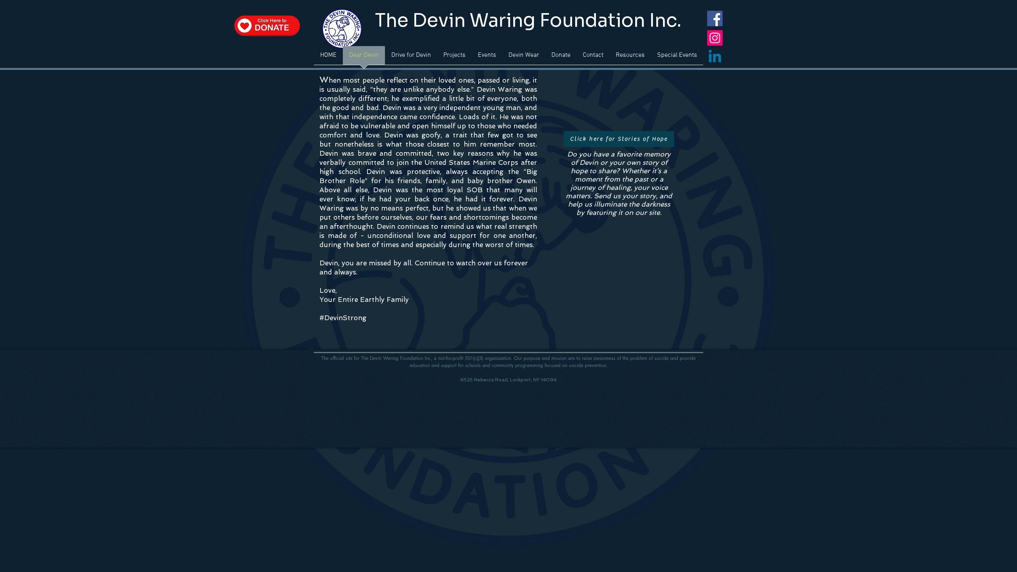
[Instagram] (715, 38)
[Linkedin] (715, 57)
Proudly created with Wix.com (742, 444)
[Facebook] (715, 18)
